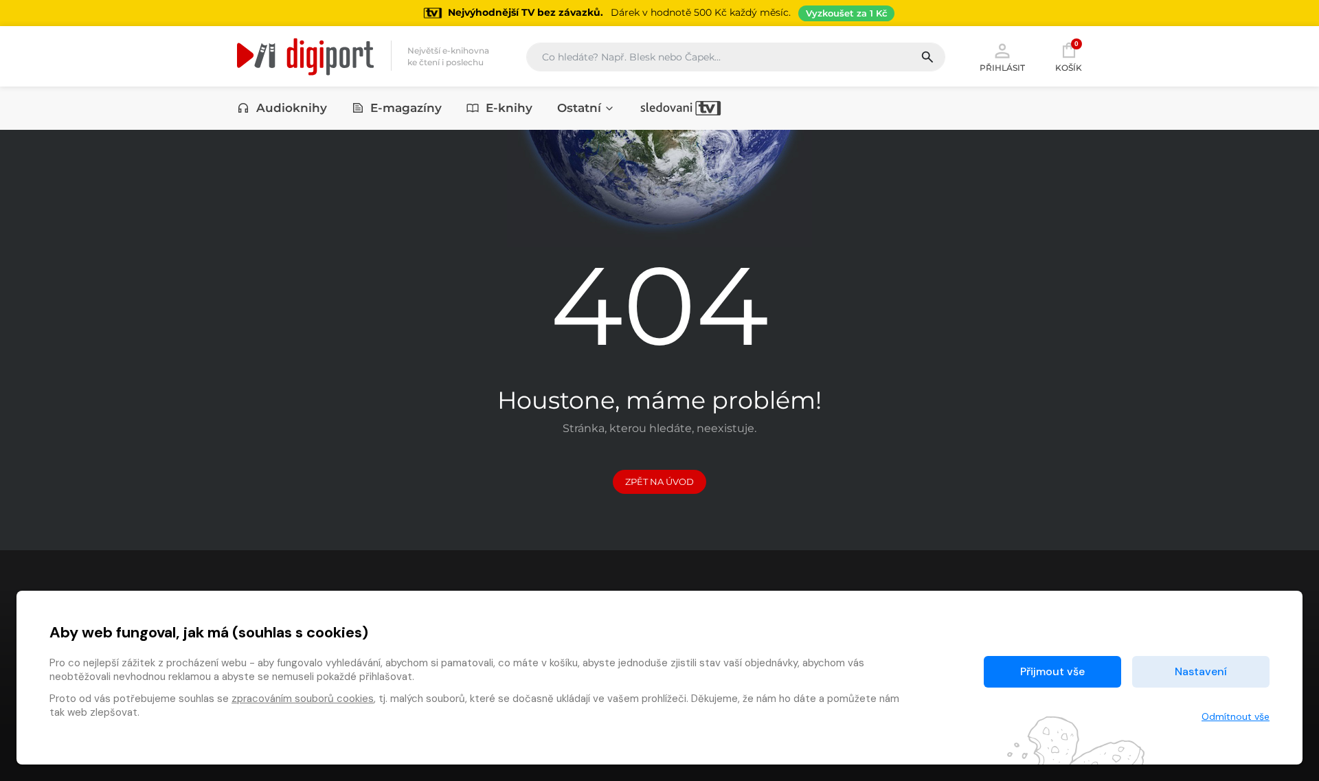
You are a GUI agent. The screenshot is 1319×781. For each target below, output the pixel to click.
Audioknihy (291, 108)
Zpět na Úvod (659, 481)
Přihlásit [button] (1002, 67)
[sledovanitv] (681, 108)
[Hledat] (932, 57)
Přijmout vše (1052, 671)
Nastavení (1201, 671)
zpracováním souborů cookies (303, 698)
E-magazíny (406, 108)
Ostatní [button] (579, 108)
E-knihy (509, 108)
